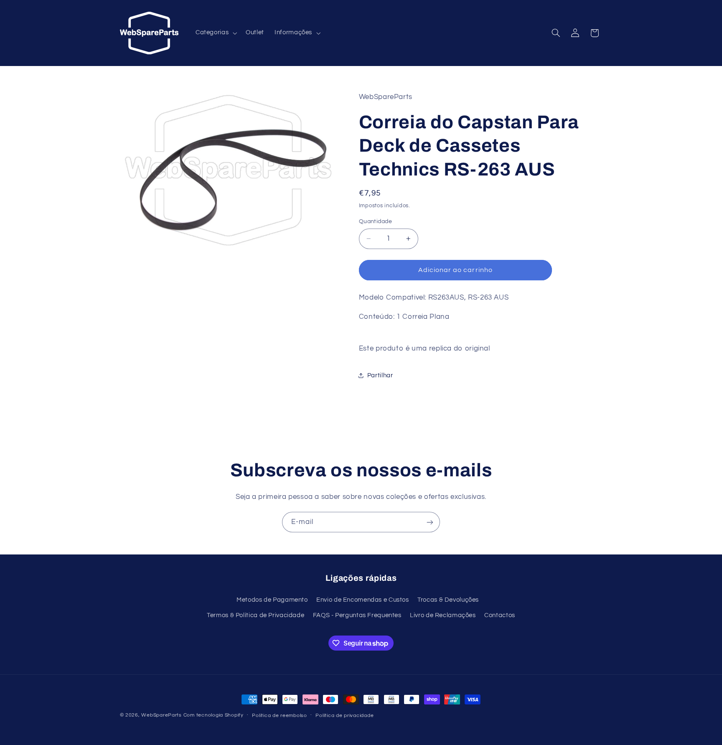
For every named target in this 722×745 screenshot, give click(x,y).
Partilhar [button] (380, 375)
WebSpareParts (161, 715)
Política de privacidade (344, 715)
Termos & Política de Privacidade (255, 615)
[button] (215, 33)
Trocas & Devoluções (448, 599)
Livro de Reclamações (443, 615)
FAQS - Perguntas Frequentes (357, 615)
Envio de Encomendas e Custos (362, 599)
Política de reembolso (279, 715)
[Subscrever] (430, 522)
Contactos (499, 615)
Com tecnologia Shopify (213, 715)
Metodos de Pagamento (272, 599)
